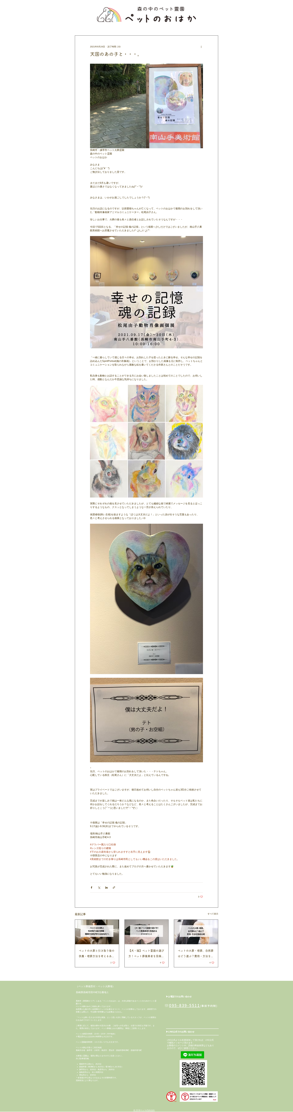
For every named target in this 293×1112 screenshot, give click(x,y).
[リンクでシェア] (113, 887)
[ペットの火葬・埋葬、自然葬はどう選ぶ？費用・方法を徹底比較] (196, 932)
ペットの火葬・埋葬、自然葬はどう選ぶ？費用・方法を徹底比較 (195, 954)
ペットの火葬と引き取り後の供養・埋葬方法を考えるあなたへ (96, 954)
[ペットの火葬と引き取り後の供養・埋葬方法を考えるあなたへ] (97, 932)
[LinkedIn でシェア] (106, 887)
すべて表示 (213, 914)
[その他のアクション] (201, 46)
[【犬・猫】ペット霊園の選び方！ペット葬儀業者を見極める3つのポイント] (146, 932)
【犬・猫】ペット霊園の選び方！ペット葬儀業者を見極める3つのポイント (146, 954)
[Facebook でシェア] (91, 887)
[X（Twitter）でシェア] (99, 887)
